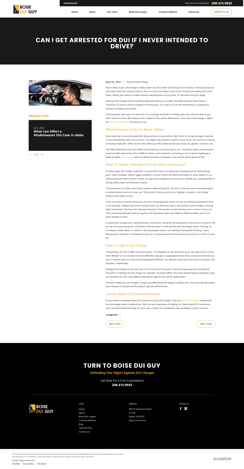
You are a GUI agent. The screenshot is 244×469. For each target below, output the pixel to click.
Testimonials (70, 3)
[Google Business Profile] (185, 408)
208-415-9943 (222, 3)
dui (119, 314)
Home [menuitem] (74, 11)
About (82, 412)
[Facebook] (180, 408)
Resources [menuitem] (194, 11)
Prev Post (115, 323)
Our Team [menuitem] (112, 11)
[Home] (25, 8)
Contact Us (221, 11)
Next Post (206, 323)
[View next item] (42, 154)
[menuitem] (16, 463)
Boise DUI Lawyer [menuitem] (138, 11)
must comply (127, 157)
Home (82, 409)
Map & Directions (137, 420)
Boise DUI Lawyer (87, 416)
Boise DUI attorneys (119, 121)
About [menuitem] (92, 11)
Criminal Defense (87, 420)
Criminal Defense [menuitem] (168, 11)
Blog (81, 424)
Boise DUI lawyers (190, 300)
